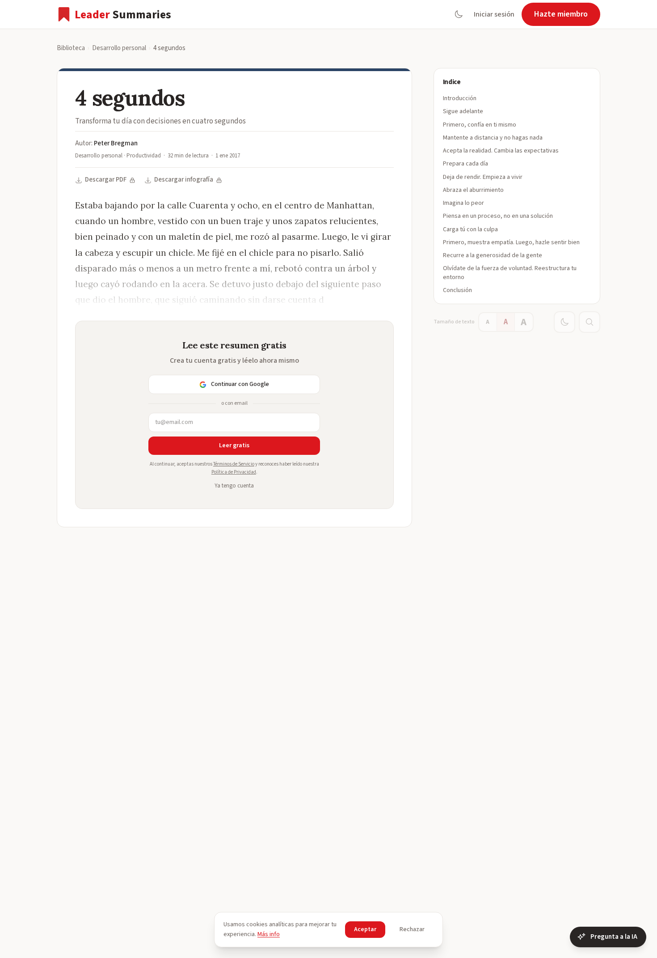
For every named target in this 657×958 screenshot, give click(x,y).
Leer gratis (234, 445)
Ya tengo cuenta (234, 486)
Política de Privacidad (233, 472)
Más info (268, 934)
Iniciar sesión (494, 14)
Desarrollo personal (119, 48)
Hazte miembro (561, 14)
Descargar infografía (183, 179)
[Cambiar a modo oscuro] (459, 14)
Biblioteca (71, 48)
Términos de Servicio (233, 464)
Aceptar (365, 929)
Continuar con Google (240, 384)
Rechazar (412, 929)
